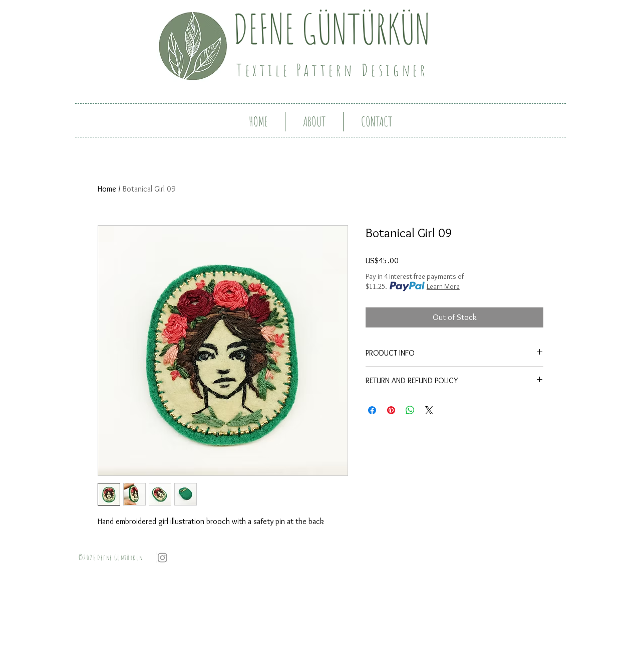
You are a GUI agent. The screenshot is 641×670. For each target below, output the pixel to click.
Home (107, 189)
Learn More (443, 286)
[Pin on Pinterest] (391, 410)
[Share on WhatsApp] (410, 410)
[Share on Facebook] (372, 410)
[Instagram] (162, 557)
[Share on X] (429, 410)
